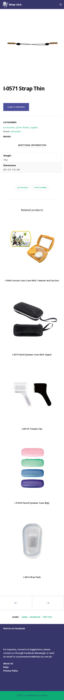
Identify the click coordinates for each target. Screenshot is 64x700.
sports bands (40, 187)
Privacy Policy (10, 670)
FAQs (6, 667)
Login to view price (16, 107)
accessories (22, 187)
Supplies (34, 127)
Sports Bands (22, 127)
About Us (8, 663)
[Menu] (59, 4)
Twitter (47, 617)
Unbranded (15, 131)
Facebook (35, 617)
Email (25, 617)
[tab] (32, 145)
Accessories (9, 127)
